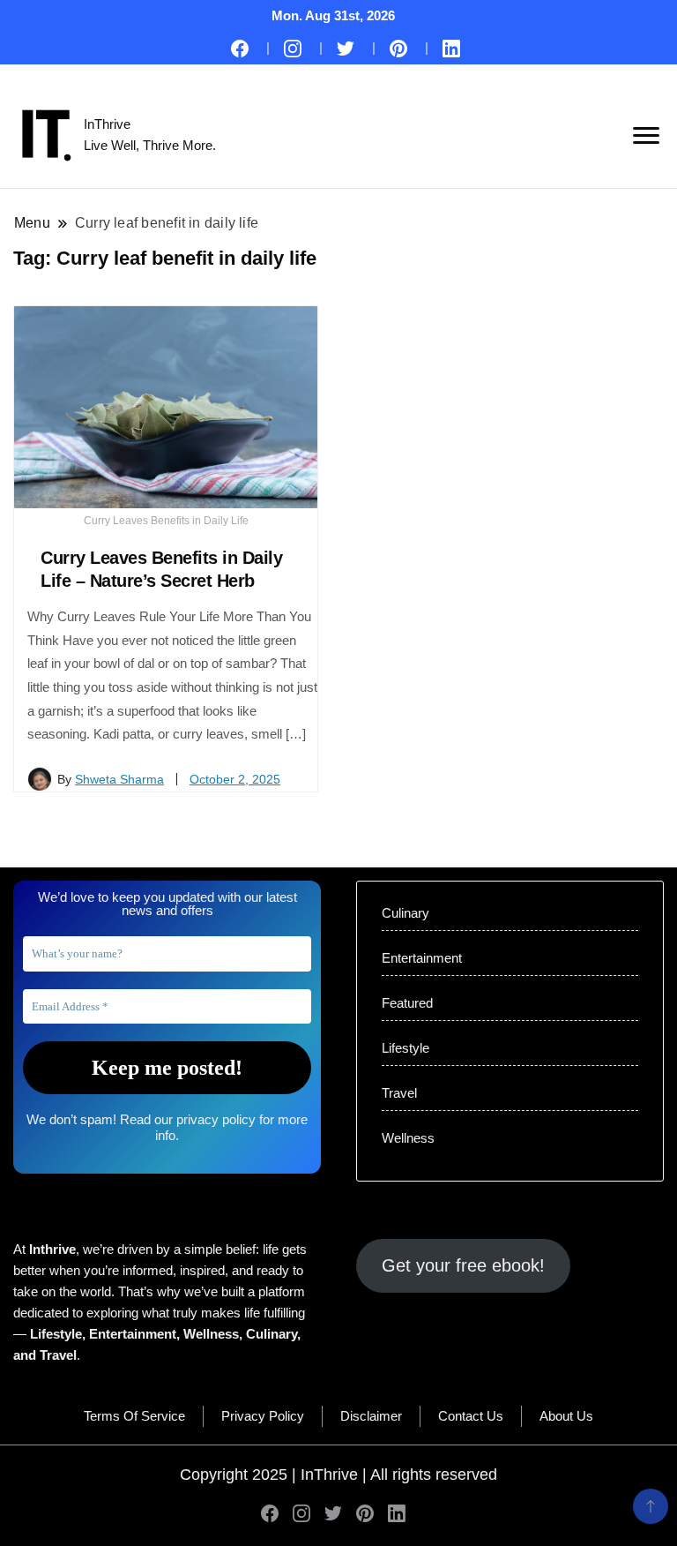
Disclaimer (371, 1415)
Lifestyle (405, 1047)
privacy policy (216, 1119)
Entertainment (422, 957)
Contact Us (470, 1415)
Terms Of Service (134, 1415)
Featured (407, 1002)
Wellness (408, 1137)
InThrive (107, 123)
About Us (566, 1415)
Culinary (405, 912)
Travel (399, 1092)
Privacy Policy (262, 1415)
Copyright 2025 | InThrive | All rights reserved (338, 1474)
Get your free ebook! (463, 1265)
